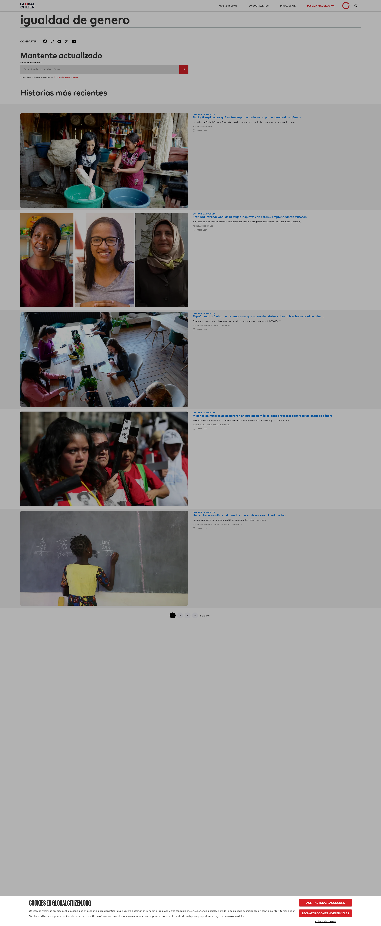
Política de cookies (325, 921)
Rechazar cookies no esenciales (325, 913)
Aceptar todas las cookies (325, 903)
